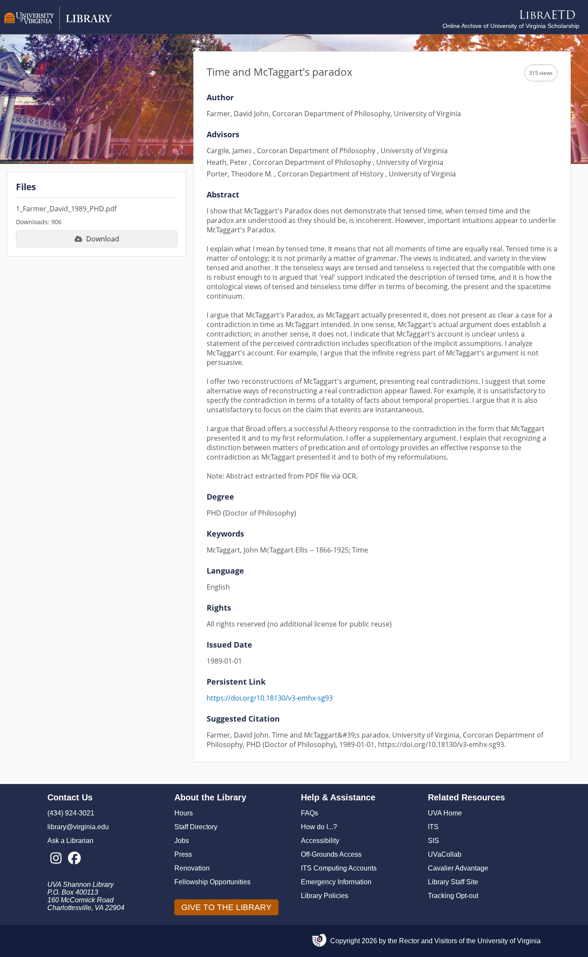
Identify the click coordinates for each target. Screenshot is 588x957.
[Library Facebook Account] (74, 858)
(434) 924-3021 (70, 813)
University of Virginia (509, 941)
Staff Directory (195, 826)
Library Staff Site (453, 882)
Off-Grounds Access (331, 854)
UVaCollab (444, 854)
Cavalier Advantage (458, 868)
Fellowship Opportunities (212, 882)
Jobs (181, 840)
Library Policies (324, 895)
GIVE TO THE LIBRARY (226, 907)
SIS (433, 840)
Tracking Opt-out (453, 895)
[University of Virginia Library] (58, 27)
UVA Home (445, 813)
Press (183, 854)
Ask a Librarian (70, 840)
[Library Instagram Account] (55, 858)
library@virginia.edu (78, 826)
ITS (433, 826)
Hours (183, 813)
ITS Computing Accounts (339, 868)
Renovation (192, 868)
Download (102, 239)
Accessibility (320, 840)
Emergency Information (336, 882)
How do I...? (319, 826)
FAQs (309, 813)
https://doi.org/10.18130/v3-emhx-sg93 (270, 698)
